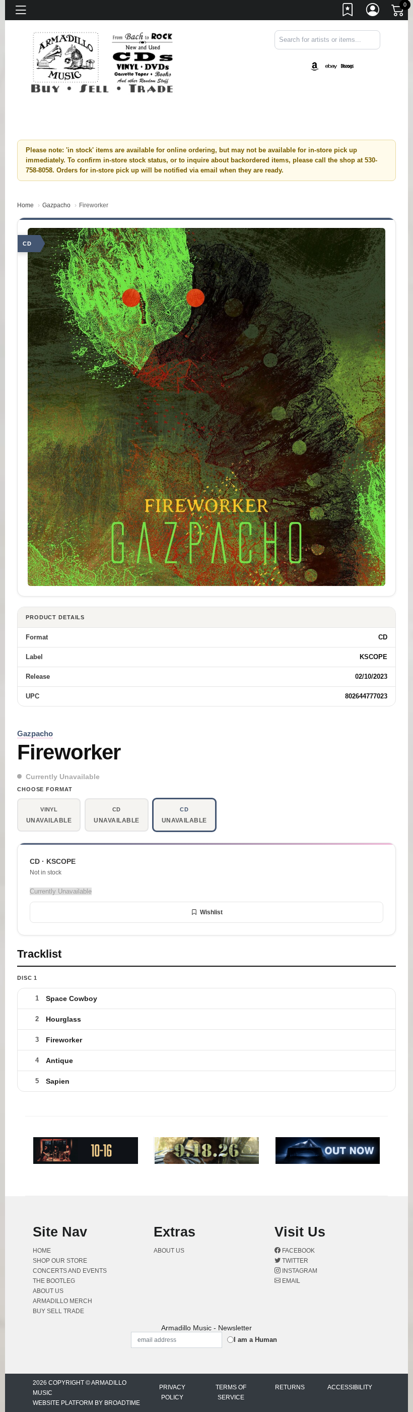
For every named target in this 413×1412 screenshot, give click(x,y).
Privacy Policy (172, 1392)
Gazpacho (56, 205)
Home (25, 205)
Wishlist (211, 912)
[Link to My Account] (373, 12)
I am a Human (255, 1339)
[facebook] (373, 58)
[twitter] (375, 58)
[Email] (379, 58)
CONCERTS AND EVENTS (70, 1270)
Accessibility (349, 1387)
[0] (398, 12)
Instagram (299, 1270)
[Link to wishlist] (348, 12)
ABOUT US (48, 1291)
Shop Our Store (60, 1260)
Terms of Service (231, 1392)
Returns (290, 1387)
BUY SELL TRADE (58, 1311)
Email (290, 1280)
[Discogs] (347, 66)
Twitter (294, 1260)
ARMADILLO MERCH (62, 1301)
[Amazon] (314, 66)
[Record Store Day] (363, 66)
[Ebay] (330, 66)
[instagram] (377, 58)
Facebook (298, 1250)
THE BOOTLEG (54, 1280)
